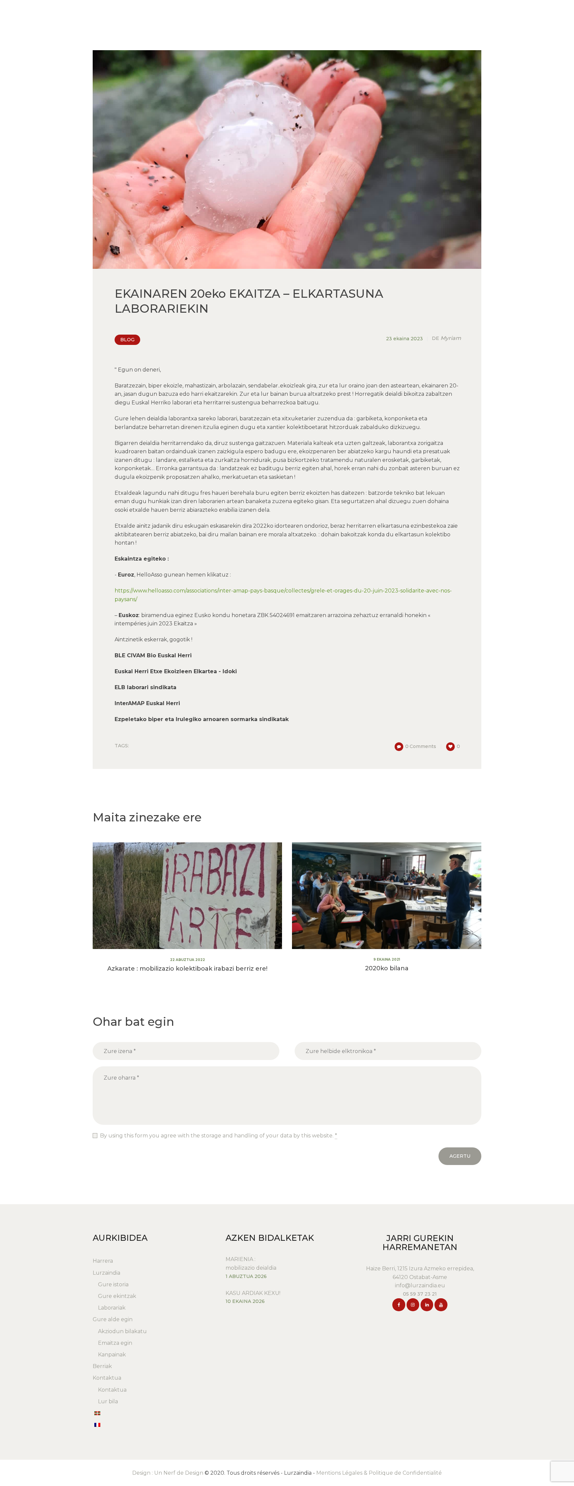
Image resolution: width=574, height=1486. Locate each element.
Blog (127, 340)
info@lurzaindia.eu (420, 1285)
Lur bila (108, 1401)
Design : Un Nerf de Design (167, 1473)
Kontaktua (107, 1378)
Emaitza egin (115, 1343)
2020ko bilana (387, 968)
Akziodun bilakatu (122, 1331)
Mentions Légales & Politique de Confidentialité (379, 1473)
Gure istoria (113, 1284)
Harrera (103, 1261)
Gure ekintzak (117, 1296)
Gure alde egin (113, 1319)
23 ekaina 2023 (404, 339)
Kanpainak (112, 1354)
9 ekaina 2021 (386, 959)
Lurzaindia (106, 1273)
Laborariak (112, 1308)
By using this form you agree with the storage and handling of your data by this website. (218, 1135)
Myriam (446, 338)
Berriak (102, 1366)
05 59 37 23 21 (420, 1294)
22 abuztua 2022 (187, 960)
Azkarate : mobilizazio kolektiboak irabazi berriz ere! (187, 968)
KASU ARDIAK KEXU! (253, 1293)
